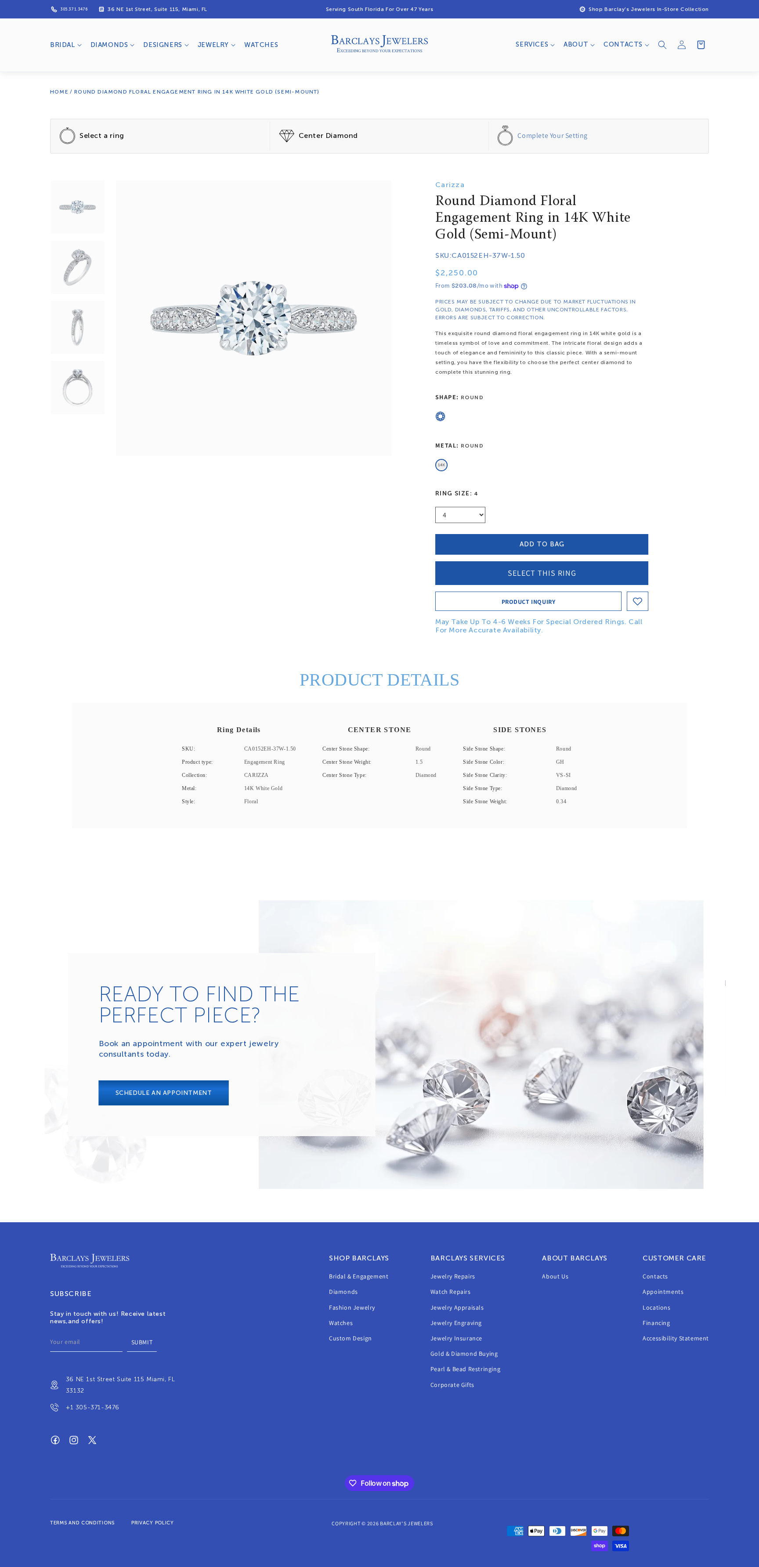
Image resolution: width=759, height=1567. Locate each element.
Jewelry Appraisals (457, 1307)
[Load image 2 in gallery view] (77, 267)
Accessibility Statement (676, 1338)
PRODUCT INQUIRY (529, 602)
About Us (555, 1276)
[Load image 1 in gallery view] (77, 207)
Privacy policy (152, 1523)
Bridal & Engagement (358, 1276)
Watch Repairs (450, 1292)
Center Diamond (328, 135)
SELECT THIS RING (542, 573)
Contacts (655, 1276)
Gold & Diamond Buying (464, 1354)
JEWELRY (213, 45)
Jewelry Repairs (452, 1276)
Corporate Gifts (452, 1385)
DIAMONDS (109, 45)
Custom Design (350, 1338)
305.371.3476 (73, 9)
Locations (656, 1307)
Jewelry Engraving (456, 1323)
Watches (341, 1323)
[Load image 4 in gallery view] (77, 387)
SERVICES (532, 44)
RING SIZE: (457, 493)
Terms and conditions (82, 1523)
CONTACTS (623, 44)
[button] (65, 45)
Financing (656, 1323)
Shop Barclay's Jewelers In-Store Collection (649, 9)
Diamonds (343, 1292)
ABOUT (576, 44)
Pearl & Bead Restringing (465, 1369)
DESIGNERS (162, 45)
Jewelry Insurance (456, 1338)
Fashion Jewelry (352, 1307)
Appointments (663, 1292)
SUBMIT (142, 1342)
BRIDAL (62, 45)
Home (59, 92)
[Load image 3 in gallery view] (77, 327)
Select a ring (102, 135)
